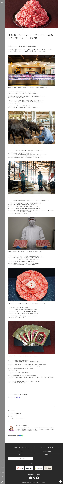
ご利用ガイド (21, 451)
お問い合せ (20, 455)
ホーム (19, 29)
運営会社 (47, 455)
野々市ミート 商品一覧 (14, 397)
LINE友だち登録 (21, 458)
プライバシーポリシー (36, 482)
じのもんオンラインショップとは (21, 447)
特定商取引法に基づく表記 (26, 482)
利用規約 (43, 482)
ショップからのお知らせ (47, 447)
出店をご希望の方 (47, 451)
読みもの (23, 29)
